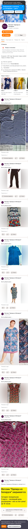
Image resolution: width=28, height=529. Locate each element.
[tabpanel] (14, 307)
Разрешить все (9, 11)
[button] (7, 31)
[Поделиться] (7, 308)
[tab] (2, 40)
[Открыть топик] (14, 103)
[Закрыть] (22, 7)
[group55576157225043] (2, 100)
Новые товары (5, 76)
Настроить (18, 11)
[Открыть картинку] (13, 127)
